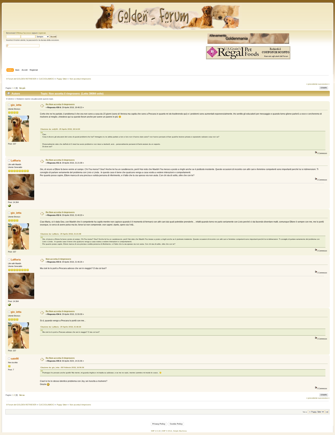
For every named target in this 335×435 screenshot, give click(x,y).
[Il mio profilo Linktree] (9, 206)
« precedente (312, 84)
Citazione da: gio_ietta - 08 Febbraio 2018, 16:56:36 (62, 367)
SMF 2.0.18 (155, 431)
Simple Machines (180, 431)
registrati (42, 33)
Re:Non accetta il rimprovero (60, 104)
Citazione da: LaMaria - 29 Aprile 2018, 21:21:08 (60, 234)
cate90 (15, 358)
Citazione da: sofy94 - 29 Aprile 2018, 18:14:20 (60, 129)
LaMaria (16, 160)
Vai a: (305, 412)
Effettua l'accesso (23, 33)
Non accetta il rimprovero (58, 259)
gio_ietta (16, 104)
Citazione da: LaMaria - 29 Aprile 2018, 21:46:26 (60, 327)
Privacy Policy (158, 424)
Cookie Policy (176, 424)
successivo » (323, 84)
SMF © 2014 (167, 431)
